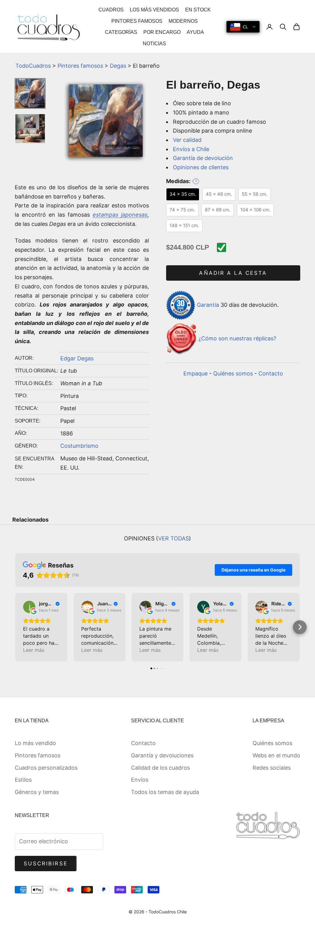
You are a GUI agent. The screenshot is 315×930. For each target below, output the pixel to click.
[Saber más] (195, 181)
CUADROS (111, 9)
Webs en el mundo (276, 755)
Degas (118, 65)
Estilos (23, 779)
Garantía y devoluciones (162, 755)
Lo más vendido (35, 743)
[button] (15, 627)
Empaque (195, 373)
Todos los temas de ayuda (165, 792)
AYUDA (195, 32)
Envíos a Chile (191, 149)
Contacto (270, 373)
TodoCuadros (33, 65)
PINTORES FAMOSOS (136, 21)
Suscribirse (46, 863)
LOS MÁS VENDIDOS (154, 9)
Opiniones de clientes (201, 167)
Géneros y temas (37, 792)
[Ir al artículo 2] (30, 129)
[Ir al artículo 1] (30, 93)
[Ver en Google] (29, 607)
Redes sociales (272, 767)
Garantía (208, 305)
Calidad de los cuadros (160, 767)
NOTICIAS (154, 43)
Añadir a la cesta (233, 273)
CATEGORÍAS (121, 32)
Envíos (139, 779)
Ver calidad (187, 140)
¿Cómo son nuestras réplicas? (237, 338)
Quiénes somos (233, 373)
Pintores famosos (80, 65)
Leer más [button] (33, 650)
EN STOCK (198, 9)
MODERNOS (183, 21)
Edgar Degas (77, 358)
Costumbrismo (79, 446)
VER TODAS (173, 538)
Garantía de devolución (203, 158)
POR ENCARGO (162, 32)
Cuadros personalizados (46, 767)
